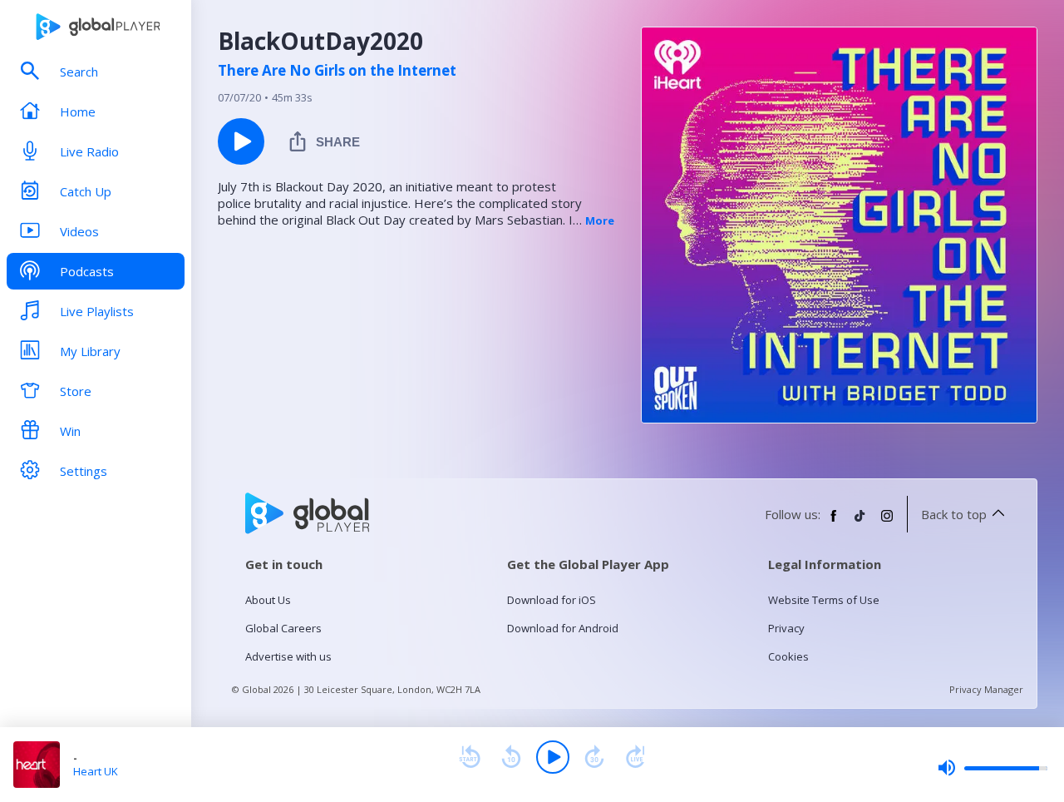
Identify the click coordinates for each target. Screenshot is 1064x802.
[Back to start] (469, 757)
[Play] (552, 757)
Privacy (786, 628)
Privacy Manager (986, 689)
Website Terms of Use (823, 599)
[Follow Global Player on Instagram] (887, 522)
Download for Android (562, 628)
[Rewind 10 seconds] (511, 757)
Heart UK (95, 771)
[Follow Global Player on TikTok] (860, 522)
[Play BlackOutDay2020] (241, 141)
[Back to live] (636, 757)
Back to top (954, 514)
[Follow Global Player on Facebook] (833, 522)
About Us (268, 599)
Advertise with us (288, 656)
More (599, 220)
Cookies (788, 656)
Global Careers (283, 628)
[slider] (992, 768)
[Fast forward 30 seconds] (594, 757)
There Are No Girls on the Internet (337, 71)
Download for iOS (551, 599)
